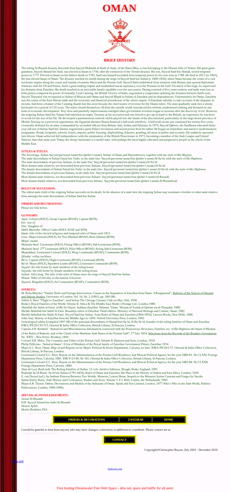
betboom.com (115, 468)
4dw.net (18, 461)
